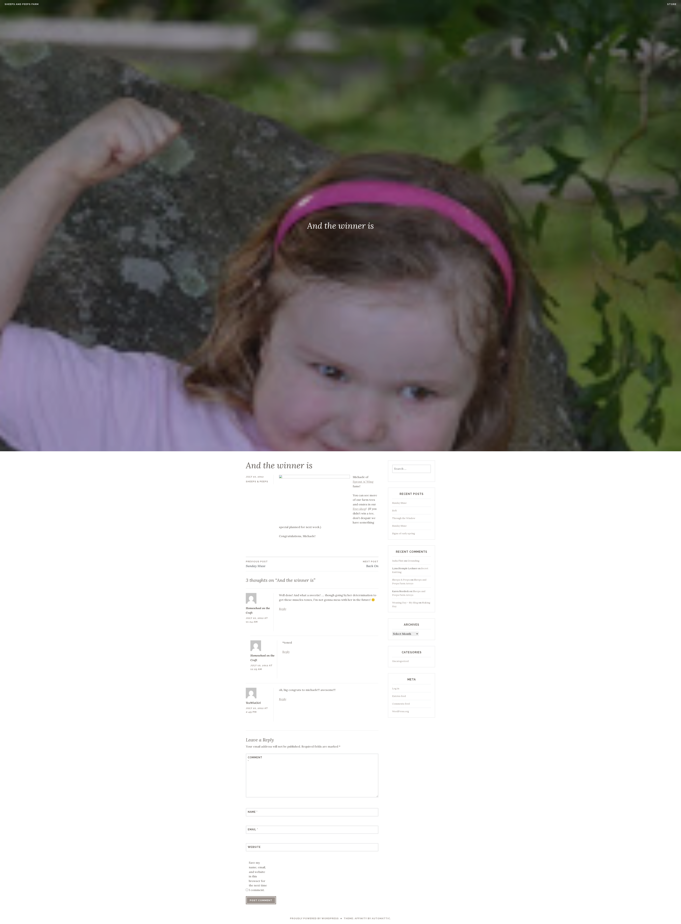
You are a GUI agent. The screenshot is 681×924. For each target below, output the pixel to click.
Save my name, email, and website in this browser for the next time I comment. (258, 876)
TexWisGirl (253, 703)
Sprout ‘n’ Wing (363, 481)
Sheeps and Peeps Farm (22, 4)
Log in (395, 688)
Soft (394, 510)
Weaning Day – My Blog (405, 602)
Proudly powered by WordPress (314, 918)
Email (253, 829)
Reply (282, 609)
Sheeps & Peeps (257, 481)
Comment (255, 759)
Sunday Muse (399, 502)
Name (253, 811)
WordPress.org (400, 711)
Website (254, 847)
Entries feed (399, 696)
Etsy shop (359, 509)
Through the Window (403, 518)
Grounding (413, 560)
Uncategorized (400, 661)
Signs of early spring (403, 533)
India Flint (397, 560)
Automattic (381, 918)
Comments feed (401, 703)
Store (671, 4)
